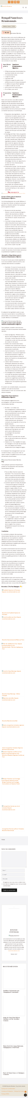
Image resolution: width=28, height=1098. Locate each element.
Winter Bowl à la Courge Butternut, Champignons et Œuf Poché (13, 1046)
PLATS (7, 33)
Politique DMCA (5, 1094)
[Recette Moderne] (9, 7)
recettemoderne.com (14, 951)
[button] (23, 7)
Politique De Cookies (19, 1091)
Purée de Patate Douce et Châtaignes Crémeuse (13, 1073)
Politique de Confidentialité (8, 1088)
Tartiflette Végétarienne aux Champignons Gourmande (11, 991)
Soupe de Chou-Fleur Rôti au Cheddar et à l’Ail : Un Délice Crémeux (11, 1019)
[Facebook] (9, 2)
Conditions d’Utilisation (7, 1091)
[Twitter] (18, 2)
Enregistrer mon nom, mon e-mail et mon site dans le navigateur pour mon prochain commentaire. (14, 884)
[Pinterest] (15, 2)
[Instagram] (12, 2)
